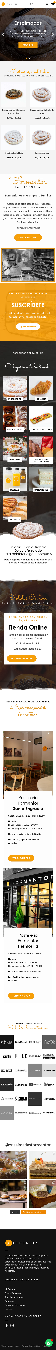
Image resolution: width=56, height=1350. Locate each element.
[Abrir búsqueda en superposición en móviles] (31, 4)
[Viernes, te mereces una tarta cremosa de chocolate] (42, 1165)
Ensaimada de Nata (14, 153)
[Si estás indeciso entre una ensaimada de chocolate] (42, 1194)
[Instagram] (12, 1325)
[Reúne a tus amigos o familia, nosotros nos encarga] (13, 1194)
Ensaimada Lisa (42, 153)
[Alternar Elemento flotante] (49, 1343)
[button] (3, 34)
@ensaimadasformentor (28, 1144)
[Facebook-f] (6, 1325)
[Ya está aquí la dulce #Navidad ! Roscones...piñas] (13, 1165)
